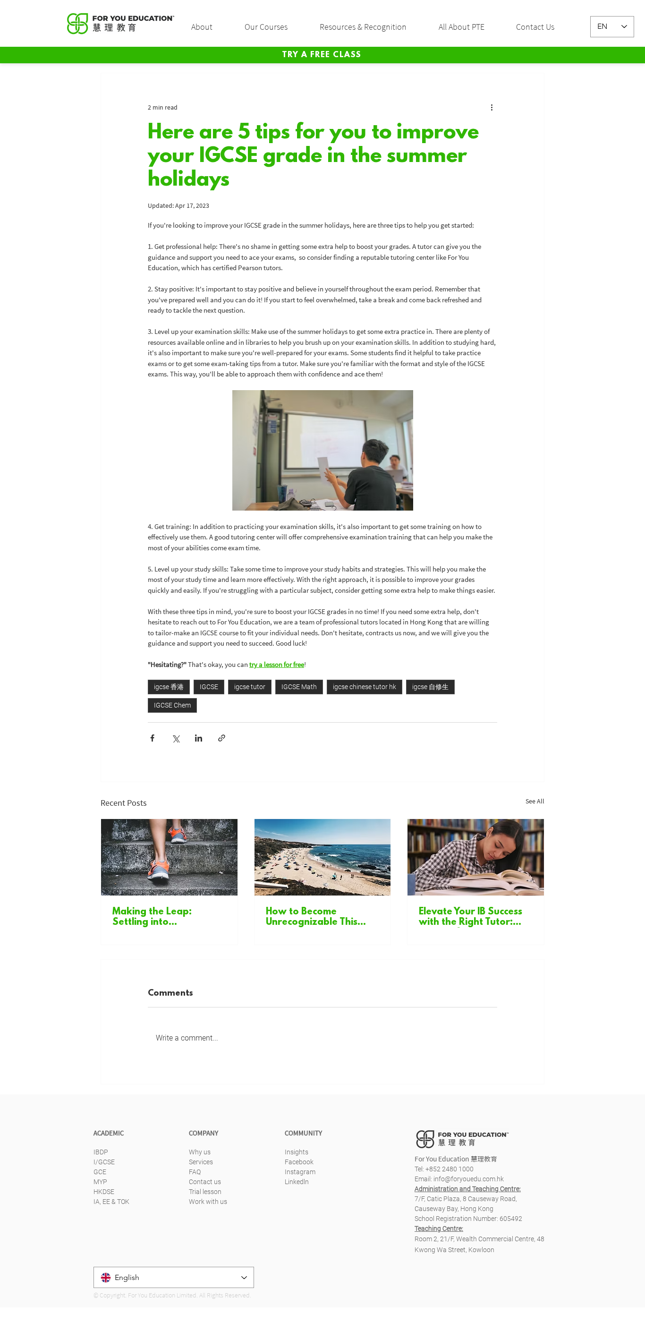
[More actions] (491, 107)
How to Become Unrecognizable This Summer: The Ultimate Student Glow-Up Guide (320, 917)
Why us (200, 1152)
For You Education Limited (162, 1295)
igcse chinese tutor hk (364, 687)
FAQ (195, 1172)
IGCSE (209, 687)
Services (201, 1162)
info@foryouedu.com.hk (468, 1179)
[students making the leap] (169, 857)
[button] (211, 27)
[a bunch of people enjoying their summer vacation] (323, 857)
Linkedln (297, 1182)
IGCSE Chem (172, 705)
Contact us (205, 1182)
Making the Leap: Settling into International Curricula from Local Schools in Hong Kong (164, 917)
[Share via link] (221, 738)
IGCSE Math (299, 687)
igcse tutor (249, 687)
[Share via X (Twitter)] (175, 738)
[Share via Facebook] (152, 738)
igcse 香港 (169, 687)
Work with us (208, 1201)
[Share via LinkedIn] (198, 738)
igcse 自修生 (430, 687)
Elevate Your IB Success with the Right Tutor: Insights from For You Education (470, 917)
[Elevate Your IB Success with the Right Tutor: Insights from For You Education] (475, 857)
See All (535, 801)
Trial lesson (205, 1191)
